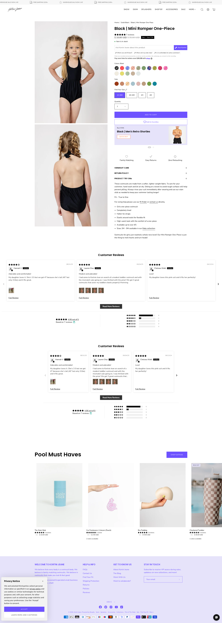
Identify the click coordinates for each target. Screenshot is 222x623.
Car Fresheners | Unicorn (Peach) (98, 530)
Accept (24, 609)
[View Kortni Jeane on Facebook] (100, 607)
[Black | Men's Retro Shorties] (177, 135)
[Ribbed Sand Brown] (144, 84)
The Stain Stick (40, 530)
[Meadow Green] (144, 68)
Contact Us (87, 573)
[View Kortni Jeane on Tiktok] (121, 607)
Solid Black (125, 22)
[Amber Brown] (116, 84)
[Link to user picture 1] (11, 290)
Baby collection (148, 228)
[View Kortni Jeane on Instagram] (111, 607)
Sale (138, 612)
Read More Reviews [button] (111, 306)
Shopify (92, 612)
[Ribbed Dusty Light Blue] (133, 84)
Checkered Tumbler (197, 530)
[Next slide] (218, 284)
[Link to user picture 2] (88, 290)
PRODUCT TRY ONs (123, 178)
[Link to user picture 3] (94, 290)
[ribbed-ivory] (116, 73)
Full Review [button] (13, 298)
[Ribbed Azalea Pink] (165, 68)
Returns (86, 585)
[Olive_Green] (155, 68)
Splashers (103, 612)
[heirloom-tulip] (138, 68)
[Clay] (122, 84)
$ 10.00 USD (43, 535)
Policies (86, 588)
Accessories (111, 612)
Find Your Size (119, 90)
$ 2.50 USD (95, 535)
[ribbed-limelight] (122, 73)
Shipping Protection (91, 581)
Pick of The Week (130, 612)
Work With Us (119, 577)
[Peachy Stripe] (127, 84)
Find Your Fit (88, 577)
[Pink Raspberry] (160, 68)
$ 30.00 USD (198, 535)
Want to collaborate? (122, 581)
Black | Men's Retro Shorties (133, 131)
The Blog (117, 573)
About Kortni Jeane (121, 569)
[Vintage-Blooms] (138, 73)
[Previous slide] (4, 284)
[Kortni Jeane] (15, 9)
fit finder (143, 202)
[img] (14, 264)
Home (116, 22)
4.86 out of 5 (73, 319)
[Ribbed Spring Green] (149, 84)
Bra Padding (142, 530)
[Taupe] (133, 73)
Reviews (86, 592)
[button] (120, 34)
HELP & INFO (89, 564)
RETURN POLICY (121, 173)
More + (152, 612)
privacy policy (35, 589)
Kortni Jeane (77, 612)
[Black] (116, 68)
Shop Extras (177, 455)
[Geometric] (133, 68)
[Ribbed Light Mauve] (138, 84)
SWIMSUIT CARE (121, 168)
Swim (97, 612)
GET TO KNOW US (122, 564)
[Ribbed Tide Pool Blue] (155, 84)
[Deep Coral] (122, 68)
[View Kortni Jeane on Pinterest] (105, 607)
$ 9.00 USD (146, 535)
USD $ (109, 602)
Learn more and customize (24, 615)
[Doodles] (127, 68)
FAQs (85, 569)
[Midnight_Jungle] (149, 68)
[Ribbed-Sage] (127, 73)
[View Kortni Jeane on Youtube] (116, 607)
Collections (120, 612)
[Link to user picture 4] (101, 290)
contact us (154, 202)
